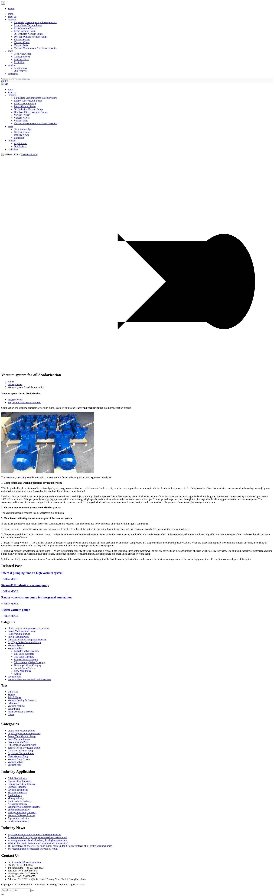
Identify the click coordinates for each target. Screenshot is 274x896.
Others (11, 714)
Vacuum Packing (16, 706)
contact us (13, 73)
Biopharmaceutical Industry (21, 784)
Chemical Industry (17, 786)
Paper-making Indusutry (20, 781)
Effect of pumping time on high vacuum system (31, 573)
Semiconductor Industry (20, 801)
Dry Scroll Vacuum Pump (20, 750)
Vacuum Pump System (19, 759)
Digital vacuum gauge (15, 609)
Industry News (21, 59)
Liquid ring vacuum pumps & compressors (35, 22)
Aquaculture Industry (18, 818)
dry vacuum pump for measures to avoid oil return (33, 848)
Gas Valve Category (24, 656)
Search (11, 8)
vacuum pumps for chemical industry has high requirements (37, 840)
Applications (20, 68)
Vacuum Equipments (18, 789)
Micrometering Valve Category (29, 662)
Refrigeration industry (18, 821)
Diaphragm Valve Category (27, 665)
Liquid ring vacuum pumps (21, 730)
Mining (11, 694)
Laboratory (13, 703)
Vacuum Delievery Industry (21, 815)
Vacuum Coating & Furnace (22, 700)
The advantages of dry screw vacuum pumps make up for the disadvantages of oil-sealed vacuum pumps (60, 846)
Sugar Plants (14, 708)
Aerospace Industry (17, 804)
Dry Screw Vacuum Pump (21, 753)
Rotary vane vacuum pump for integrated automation (36, 597)
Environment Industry (18, 809)
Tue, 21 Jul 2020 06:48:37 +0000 (24, 402)
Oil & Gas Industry (17, 778)
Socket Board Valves (24, 668)
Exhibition (19, 62)
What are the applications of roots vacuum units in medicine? (38, 843)
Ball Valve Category (24, 653)
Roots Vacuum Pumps (25, 28)
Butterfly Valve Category (26, 651)
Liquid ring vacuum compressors (24, 733)
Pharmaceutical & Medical (21, 711)
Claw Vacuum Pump (18, 756)
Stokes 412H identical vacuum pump (25, 585)
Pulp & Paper (14, 697)
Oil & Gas (13, 691)
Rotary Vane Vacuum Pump (28, 25)
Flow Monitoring (22, 671)
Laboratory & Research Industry (24, 806)
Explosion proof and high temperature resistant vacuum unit (37, 837)
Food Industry (15, 795)
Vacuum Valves (21, 42)
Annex (17, 673)
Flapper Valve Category (26, 659)
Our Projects (20, 71)
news (10, 126)
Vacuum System (22, 39)
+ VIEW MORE (9, 579)
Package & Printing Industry (22, 812)
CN (2, 81)
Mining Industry (16, 798)
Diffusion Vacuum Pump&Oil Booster (27, 639)
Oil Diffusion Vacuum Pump (28, 33)
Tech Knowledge (22, 53)
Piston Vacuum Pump (25, 31)
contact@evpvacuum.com (28, 862)
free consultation (29, 154)
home (10, 14)
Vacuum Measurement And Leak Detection (35, 48)
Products (12, 95)
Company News (22, 56)
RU (6, 81)
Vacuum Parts (21, 45)
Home (11, 381)
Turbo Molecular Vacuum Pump (24, 747)
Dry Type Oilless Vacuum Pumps (30, 36)
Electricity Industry (17, 792)
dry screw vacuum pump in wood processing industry (34, 834)
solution (12, 140)
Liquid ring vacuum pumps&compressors (28, 628)
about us (12, 16)
